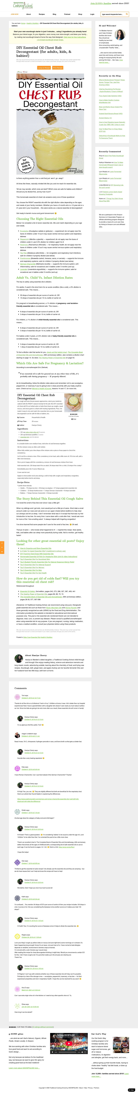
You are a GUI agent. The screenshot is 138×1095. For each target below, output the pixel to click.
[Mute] (82, 1052)
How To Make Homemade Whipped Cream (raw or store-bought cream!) (111, 164)
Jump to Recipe (44, 67)
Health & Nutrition (32, 23)
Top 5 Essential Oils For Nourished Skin (35, 559)
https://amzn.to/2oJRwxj (66, 847)
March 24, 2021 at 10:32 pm (31, 990)
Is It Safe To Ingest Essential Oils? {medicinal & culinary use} (43, 551)
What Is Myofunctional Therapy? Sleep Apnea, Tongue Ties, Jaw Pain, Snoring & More (112, 82)
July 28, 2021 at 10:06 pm (30, 1007)
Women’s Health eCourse (41, 388)
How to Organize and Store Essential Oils (35, 548)
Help (85, 1088)
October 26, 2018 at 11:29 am (31, 937)
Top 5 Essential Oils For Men (31, 570)
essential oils (24, 437)
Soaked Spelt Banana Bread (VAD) (111, 113)
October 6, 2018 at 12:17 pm (31, 698)
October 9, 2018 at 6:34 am (31, 899)
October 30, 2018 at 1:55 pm (34, 968)
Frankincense (25, 258)
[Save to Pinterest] (2, 547)
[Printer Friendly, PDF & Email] (22, 72)
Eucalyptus (24, 231)
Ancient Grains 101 (105, 118)
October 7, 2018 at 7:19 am (31, 812)
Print (74, 419)
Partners (96, 1088)
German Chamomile (27, 264)
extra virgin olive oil (32, 432)
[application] (69, 1043)
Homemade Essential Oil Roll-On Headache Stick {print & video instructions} (48, 556)
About (81, 1088)
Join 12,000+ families (100, 3)
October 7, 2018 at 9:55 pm (31, 863)
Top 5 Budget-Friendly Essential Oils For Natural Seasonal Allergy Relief (47, 562)
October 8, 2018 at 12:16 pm (34, 786)
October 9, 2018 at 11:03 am (34, 920)
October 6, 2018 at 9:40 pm (31, 769)
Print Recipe (57, 67)
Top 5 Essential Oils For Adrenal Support (35, 564)
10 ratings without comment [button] (42, 1027)
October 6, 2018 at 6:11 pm (31, 736)
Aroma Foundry (71, 607)
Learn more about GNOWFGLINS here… (24, 1068)
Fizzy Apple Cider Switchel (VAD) (110, 96)
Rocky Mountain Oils (54, 607)
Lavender (23, 269)
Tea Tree (23, 253)
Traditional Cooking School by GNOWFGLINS (23, 5)
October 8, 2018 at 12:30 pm (34, 829)
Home (23, 23)
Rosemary (24, 244)
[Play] (53, 1052)
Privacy (90, 1088)
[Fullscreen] (85, 1052)
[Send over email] (2, 552)
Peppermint (24, 239)
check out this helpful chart (57, 352)
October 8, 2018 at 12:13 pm (34, 719)
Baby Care (27, 637)
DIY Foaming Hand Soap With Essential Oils (37, 553)
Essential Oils (35, 637)
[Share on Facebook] (2, 543)
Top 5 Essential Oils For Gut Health (33, 573)
